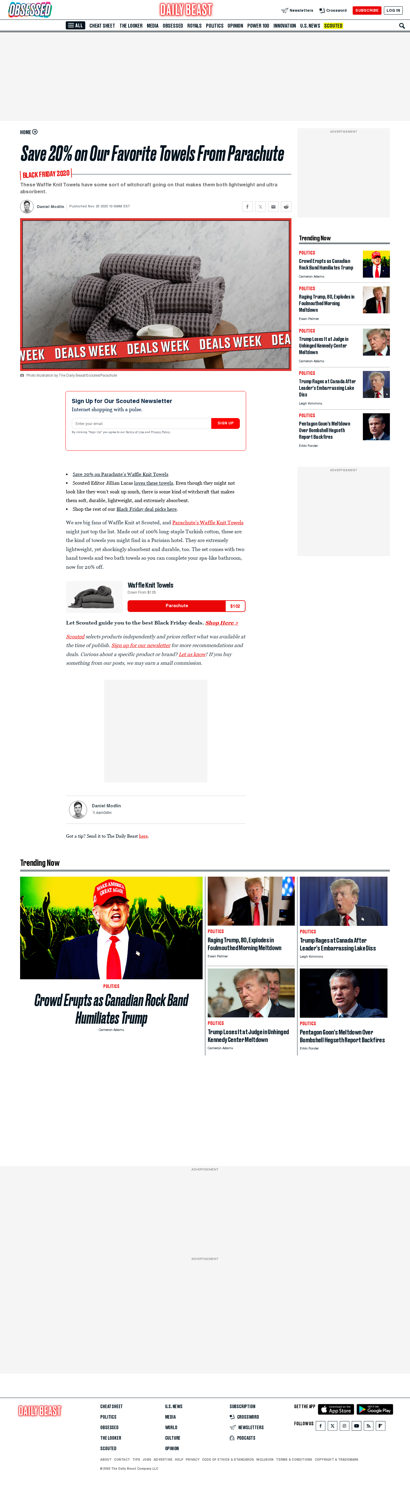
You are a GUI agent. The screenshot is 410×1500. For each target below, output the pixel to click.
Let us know (192, 654)
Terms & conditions (294, 1459)
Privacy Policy (161, 432)
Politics (214, 26)
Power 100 (258, 26)
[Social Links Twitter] (332, 1427)
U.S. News (310, 26)
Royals (194, 26)
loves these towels (153, 483)
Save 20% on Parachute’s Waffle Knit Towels (120, 474)
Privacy (193, 1459)
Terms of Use (135, 432)
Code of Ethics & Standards (228, 1459)
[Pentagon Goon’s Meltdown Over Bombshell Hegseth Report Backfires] (376, 438)
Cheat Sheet (102, 26)
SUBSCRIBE (366, 10)
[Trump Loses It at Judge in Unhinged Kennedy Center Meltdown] (376, 354)
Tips (136, 1459)
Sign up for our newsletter (140, 645)
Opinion (235, 26)
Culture (173, 1438)
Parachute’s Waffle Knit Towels (207, 523)
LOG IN (393, 10)
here (143, 836)
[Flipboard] (380, 1427)
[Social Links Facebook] (320, 1427)
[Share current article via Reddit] (286, 206)
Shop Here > (221, 623)
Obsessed (173, 26)
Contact (122, 1459)
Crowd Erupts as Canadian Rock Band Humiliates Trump (111, 1009)
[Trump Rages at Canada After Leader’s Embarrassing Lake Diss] (376, 396)
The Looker (131, 26)
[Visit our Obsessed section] (49, 10)
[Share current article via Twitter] (260, 206)
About (106, 1459)
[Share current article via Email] (273, 206)
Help (179, 1459)
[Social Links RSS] (368, 1427)
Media (152, 26)
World (171, 1427)
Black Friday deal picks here (146, 509)
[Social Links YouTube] (356, 1427)
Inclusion (264, 1459)
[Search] (402, 26)
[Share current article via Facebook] (247, 206)
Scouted (333, 26)
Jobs (147, 1459)
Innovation (284, 26)
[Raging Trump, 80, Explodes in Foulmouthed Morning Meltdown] (376, 311)
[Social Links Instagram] (344, 1427)
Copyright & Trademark (337, 1459)
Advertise (163, 1459)
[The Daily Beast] (186, 10)
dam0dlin (104, 813)
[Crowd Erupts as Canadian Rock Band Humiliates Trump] (376, 276)
